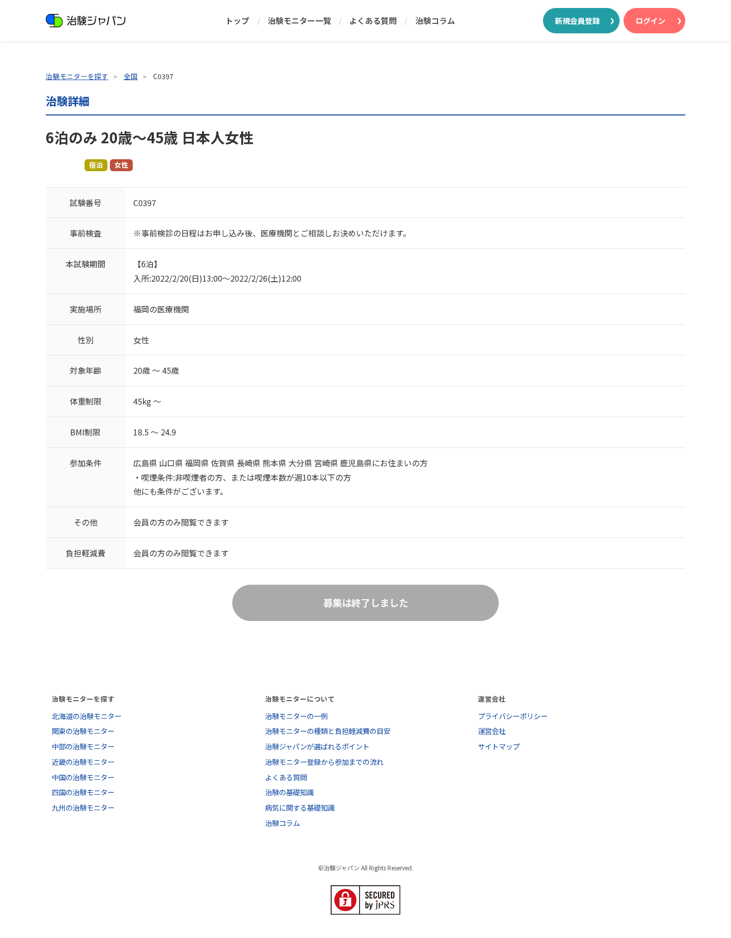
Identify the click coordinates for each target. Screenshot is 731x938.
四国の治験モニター (83, 792)
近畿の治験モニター (83, 761)
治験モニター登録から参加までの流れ (324, 761)
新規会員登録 (577, 20)
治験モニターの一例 (296, 716)
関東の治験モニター (83, 731)
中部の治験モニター (83, 746)
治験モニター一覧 (299, 20)
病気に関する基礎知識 (300, 807)
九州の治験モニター (83, 807)
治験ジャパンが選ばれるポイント (317, 746)
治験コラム (435, 20)
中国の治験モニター (83, 777)
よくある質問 (373, 20)
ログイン (650, 20)
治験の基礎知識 (289, 792)
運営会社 (492, 731)
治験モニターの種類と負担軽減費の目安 (327, 731)
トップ (237, 20)
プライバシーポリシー (513, 716)
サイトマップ (499, 746)
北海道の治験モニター (86, 716)
